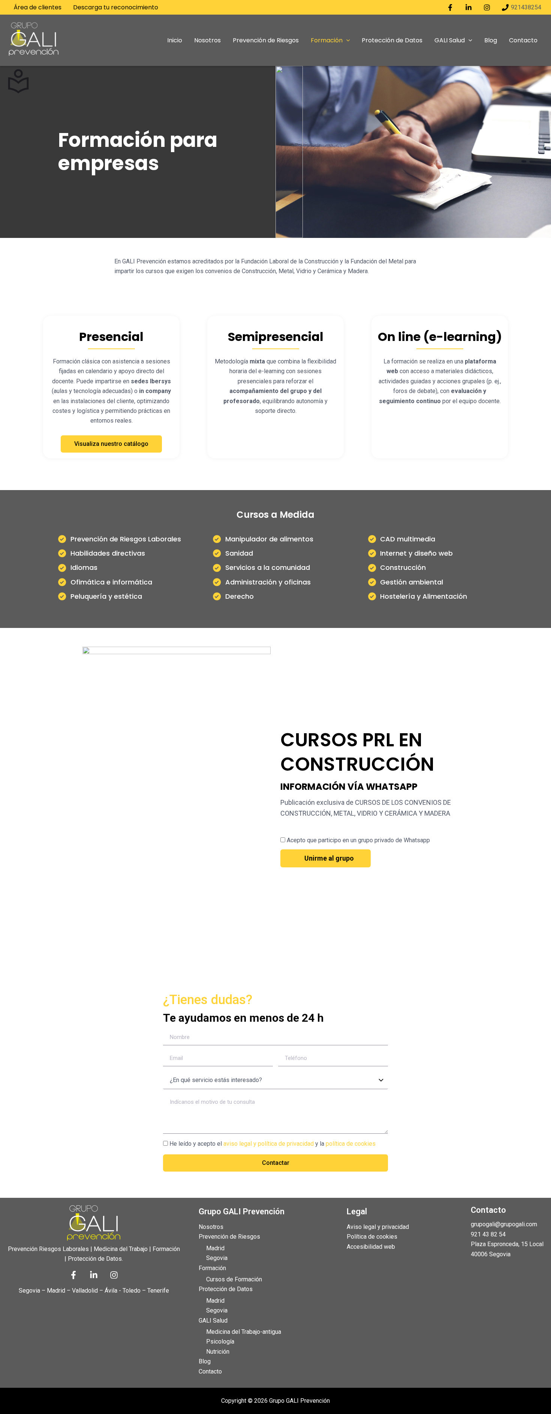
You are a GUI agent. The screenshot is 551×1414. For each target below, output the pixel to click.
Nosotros (211, 1226)
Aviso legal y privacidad (378, 1226)
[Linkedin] (94, 1275)
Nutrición (217, 1351)
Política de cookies (372, 1236)
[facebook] (451, 7)
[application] (346, 40)
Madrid (215, 1248)
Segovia (217, 1258)
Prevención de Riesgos (229, 1236)
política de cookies (351, 1143)
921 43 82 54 (488, 1234)
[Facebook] (73, 1275)
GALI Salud (213, 1320)
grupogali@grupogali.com (504, 1224)
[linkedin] (470, 7)
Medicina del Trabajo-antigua (243, 1331)
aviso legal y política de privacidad (268, 1143)
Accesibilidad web (371, 1246)
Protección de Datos (226, 1289)
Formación (212, 1268)
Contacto (210, 1371)
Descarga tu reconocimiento (115, 7)
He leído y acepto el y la (272, 1143)
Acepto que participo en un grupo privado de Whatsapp (358, 840)
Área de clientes (37, 7)
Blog (205, 1361)
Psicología (220, 1341)
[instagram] (488, 7)
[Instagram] (114, 1275)
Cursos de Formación (234, 1279)
